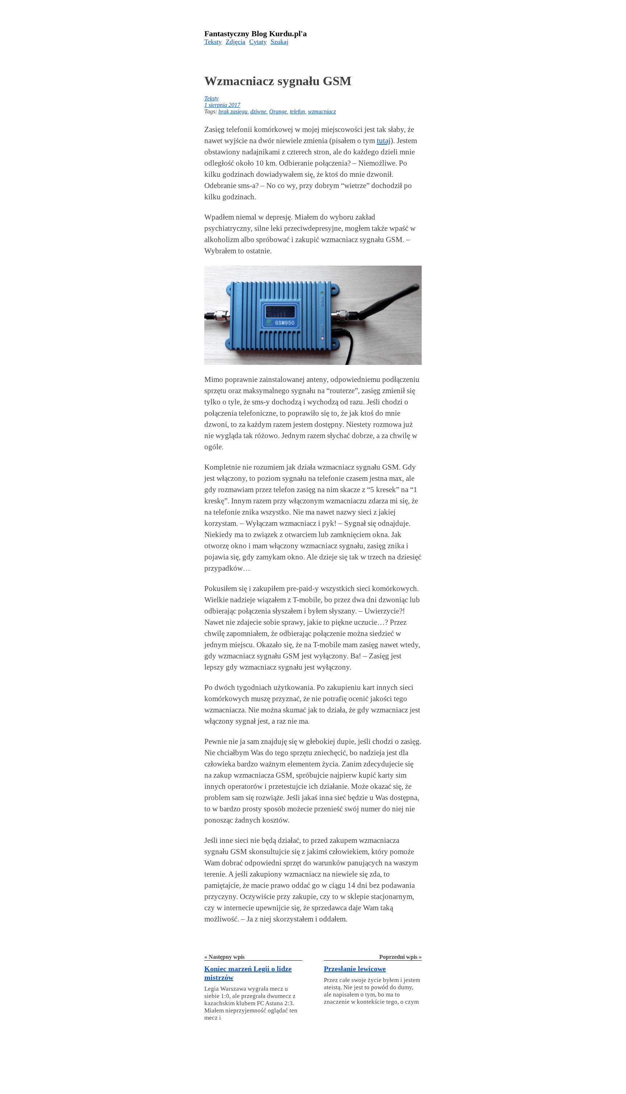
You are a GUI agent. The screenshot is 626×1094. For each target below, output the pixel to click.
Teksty (213, 41)
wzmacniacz (322, 111)
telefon (297, 111)
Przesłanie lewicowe (355, 969)
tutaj (384, 140)
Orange (278, 111)
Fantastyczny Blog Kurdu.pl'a (255, 33)
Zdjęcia (235, 41)
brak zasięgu (232, 111)
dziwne (258, 111)
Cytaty (258, 41)
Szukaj (279, 41)
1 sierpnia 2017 (222, 105)
